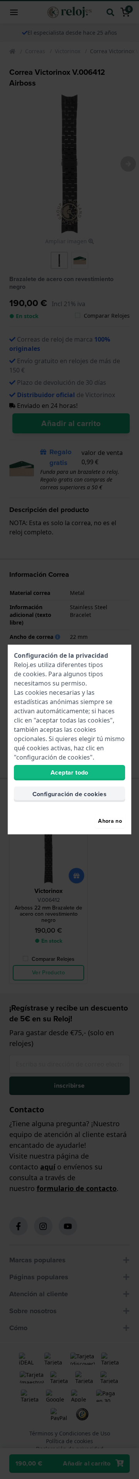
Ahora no (110, 821)
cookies (34, 674)
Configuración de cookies (69, 794)
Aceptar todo (69, 772)
